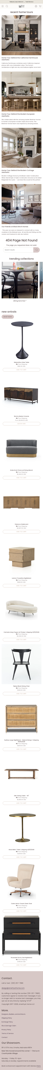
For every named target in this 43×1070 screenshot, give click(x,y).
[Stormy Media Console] (21, 394)
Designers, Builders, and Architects (13, 1014)
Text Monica (29, 2)
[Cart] (40, 6)
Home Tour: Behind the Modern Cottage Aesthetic (18, 171)
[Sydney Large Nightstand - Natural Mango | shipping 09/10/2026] (21, 718)
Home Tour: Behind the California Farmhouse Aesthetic (20, 59)
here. (39, 1066)
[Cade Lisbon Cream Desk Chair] (21, 882)
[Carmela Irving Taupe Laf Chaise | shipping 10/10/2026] (21, 610)
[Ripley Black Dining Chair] (21, 664)
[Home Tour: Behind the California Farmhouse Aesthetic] (21, 35)
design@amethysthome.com (13, 988)
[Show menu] (3, 6)
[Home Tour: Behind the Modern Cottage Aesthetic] (21, 148)
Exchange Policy (7, 1022)
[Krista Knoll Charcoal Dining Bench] (21, 448)
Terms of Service (8, 1033)
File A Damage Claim (9, 1026)
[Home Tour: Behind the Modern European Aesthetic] (21, 91)
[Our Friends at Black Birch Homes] (21, 204)
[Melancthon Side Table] (21, 340)
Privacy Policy (6, 1030)
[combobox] (18, 249)
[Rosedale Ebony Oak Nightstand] (21, 936)
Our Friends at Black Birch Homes (15, 227)
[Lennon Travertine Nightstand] (21, 556)
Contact (5, 1037)
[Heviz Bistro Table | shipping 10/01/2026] (21, 828)
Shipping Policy (7, 1018)
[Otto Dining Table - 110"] (21, 774)
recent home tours (21, 12)
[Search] (36, 250)
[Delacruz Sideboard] (21, 502)
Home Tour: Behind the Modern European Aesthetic (18, 115)
